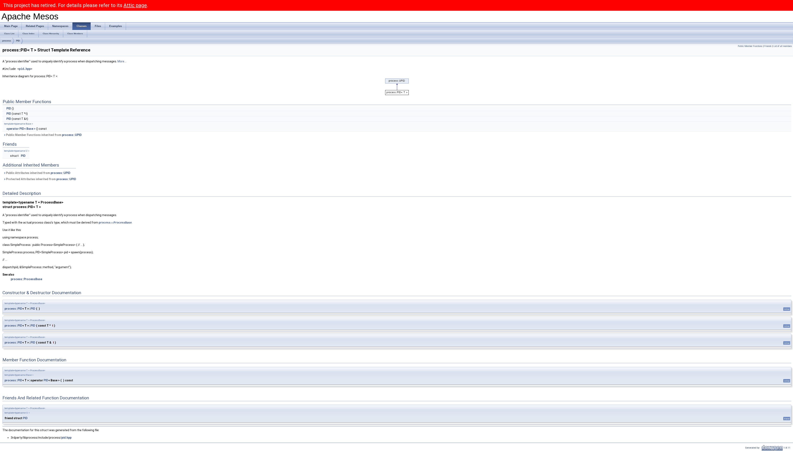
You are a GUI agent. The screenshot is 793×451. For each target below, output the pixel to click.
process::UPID (72, 135)
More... (122, 61)
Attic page (135, 5)
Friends (768, 46)
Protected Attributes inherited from (40, 179)
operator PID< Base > (21, 128)
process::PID (13, 308)
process (6, 40)
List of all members (782, 46)
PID (18, 40)
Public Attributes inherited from (37, 173)
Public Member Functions (750, 46)
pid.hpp (25, 68)
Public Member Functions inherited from (43, 135)
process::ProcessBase (115, 222)
